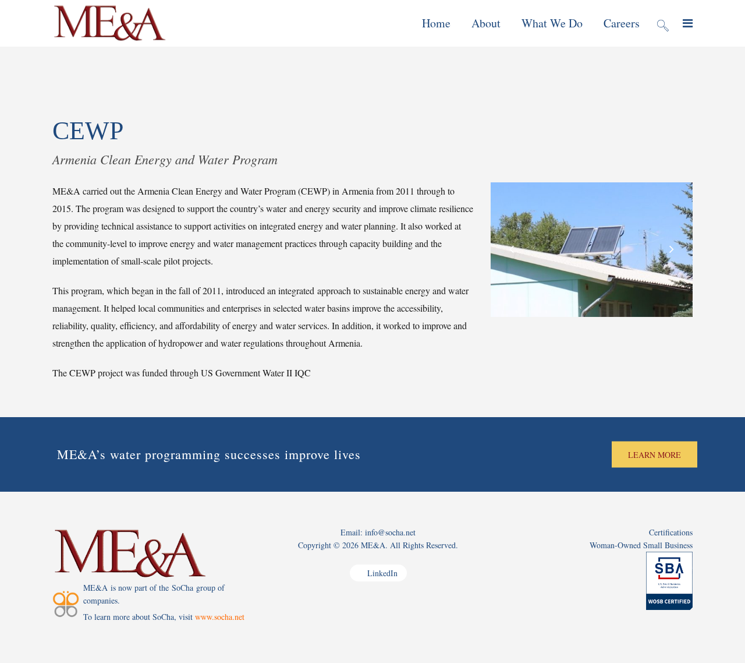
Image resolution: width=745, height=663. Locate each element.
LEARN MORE (654, 454)
